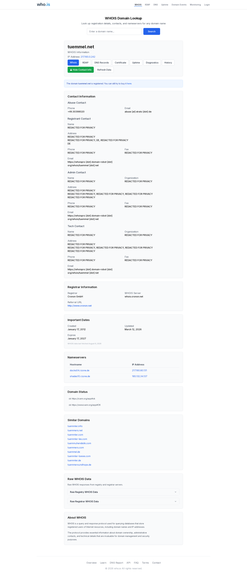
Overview (91, 562)
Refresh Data (104, 69)
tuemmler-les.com (77, 439)
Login (207, 4)
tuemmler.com (75, 434)
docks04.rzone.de (79, 370)
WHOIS (138, 4)
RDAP (147, 4)
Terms (145, 562)
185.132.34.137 (139, 376)
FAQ (136, 562)
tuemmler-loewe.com (79, 456)
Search (152, 31)
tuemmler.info (75, 426)
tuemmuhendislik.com (79, 443)
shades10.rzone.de (80, 376)
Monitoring (195, 4)
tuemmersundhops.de (79, 464)
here (129, 83)
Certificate (120, 62)
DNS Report (116, 562)
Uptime (164, 4)
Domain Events (179, 4)
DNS (156, 4)
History (168, 62)
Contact (156, 562)
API (129, 562)
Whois (73, 62)
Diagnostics (152, 62)
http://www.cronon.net (80, 305)
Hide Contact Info (82, 69)
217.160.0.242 (88, 56)
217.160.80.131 (139, 370)
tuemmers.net (75, 430)
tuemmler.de (74, 460)
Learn (103, 562)
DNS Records (101, 62)
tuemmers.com (76, 447)
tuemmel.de (74, 451)
